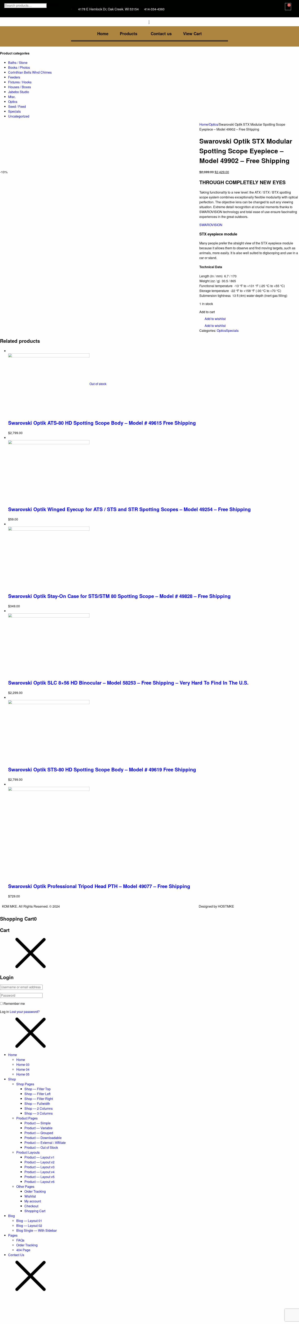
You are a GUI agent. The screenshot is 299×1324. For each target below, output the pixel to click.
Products (128, 33)
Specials (14, 111)
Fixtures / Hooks (20, 82)
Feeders (14, 77)
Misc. (12, 96)
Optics (12, 101)
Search (52, 5)
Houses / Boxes (19, 87)
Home (102, 33)
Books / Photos (19, 67)
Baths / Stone (17, 62)
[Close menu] (30, 953)
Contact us (161, 33)
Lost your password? (25, 1011)
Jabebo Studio (18, 91)
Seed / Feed (17, 106)
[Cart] (288, 6)
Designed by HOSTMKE (216, 906)
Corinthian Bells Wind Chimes (30, 72)
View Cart (192, 33)
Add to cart (207, 312)
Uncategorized (18, 116)
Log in (4, 1011)
